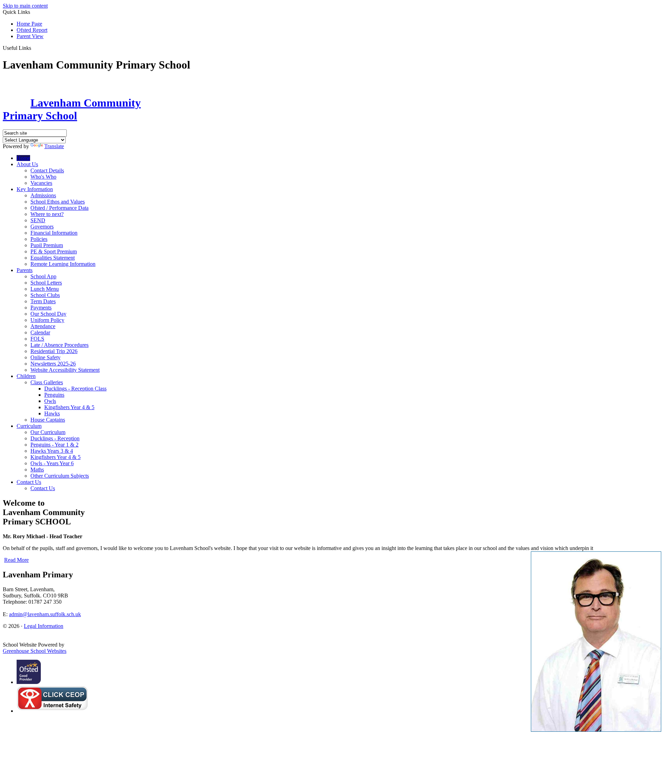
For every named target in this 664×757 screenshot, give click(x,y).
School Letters (46, 283)
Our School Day (48, 314)
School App (43, 276)
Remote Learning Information (62, 264)
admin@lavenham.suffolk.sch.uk (45, 614)
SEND (37, 220)
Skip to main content (25, 6)
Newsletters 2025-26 (53, 364)
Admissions (43, 195)
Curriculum (29, 426)
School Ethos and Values (57, 202)
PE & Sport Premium (53, 251)
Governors (42, 226)
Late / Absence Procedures (59, 345)
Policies (38, 239)
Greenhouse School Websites (34, 651)
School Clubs (45, 295)
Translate (54, 146)
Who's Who (43, 177)
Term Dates (43, 301)
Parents (25, 270)
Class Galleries (46, 382)
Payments (41, 307)
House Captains (47, 420)
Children (26, 376)
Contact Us (29, 482)
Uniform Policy (47, 320)
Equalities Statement (52, 258)
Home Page (29, 24)
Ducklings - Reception (55, 438)
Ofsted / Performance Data (59, 208)
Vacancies (41, 183)
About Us (27, 164)
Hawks (52, 413)
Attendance (42, 326)
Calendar (40, 332)
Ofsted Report (32, 30)
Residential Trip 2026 (53, 351)
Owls (50, 401)
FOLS (37, 339)
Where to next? (47, 214)
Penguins (54, 395)
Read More (16, 560)
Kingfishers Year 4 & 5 (69, 407)
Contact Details (47, 170)
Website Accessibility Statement (65, 370)
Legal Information (43, 626)
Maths (37, 469)
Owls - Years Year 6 (52, 463)
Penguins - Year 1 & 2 (54, 445)
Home (23, 158)
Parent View (30, 36)
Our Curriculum (47, 432)
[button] (34, 48)
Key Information (35, 189)
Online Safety (45, 357)
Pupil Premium (46, 245)
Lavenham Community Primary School (72, 109)
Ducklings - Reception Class (75, 388)
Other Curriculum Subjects (59, 476)
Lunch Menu (44, 289)
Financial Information (53, 233)
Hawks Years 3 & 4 (51, 451)
